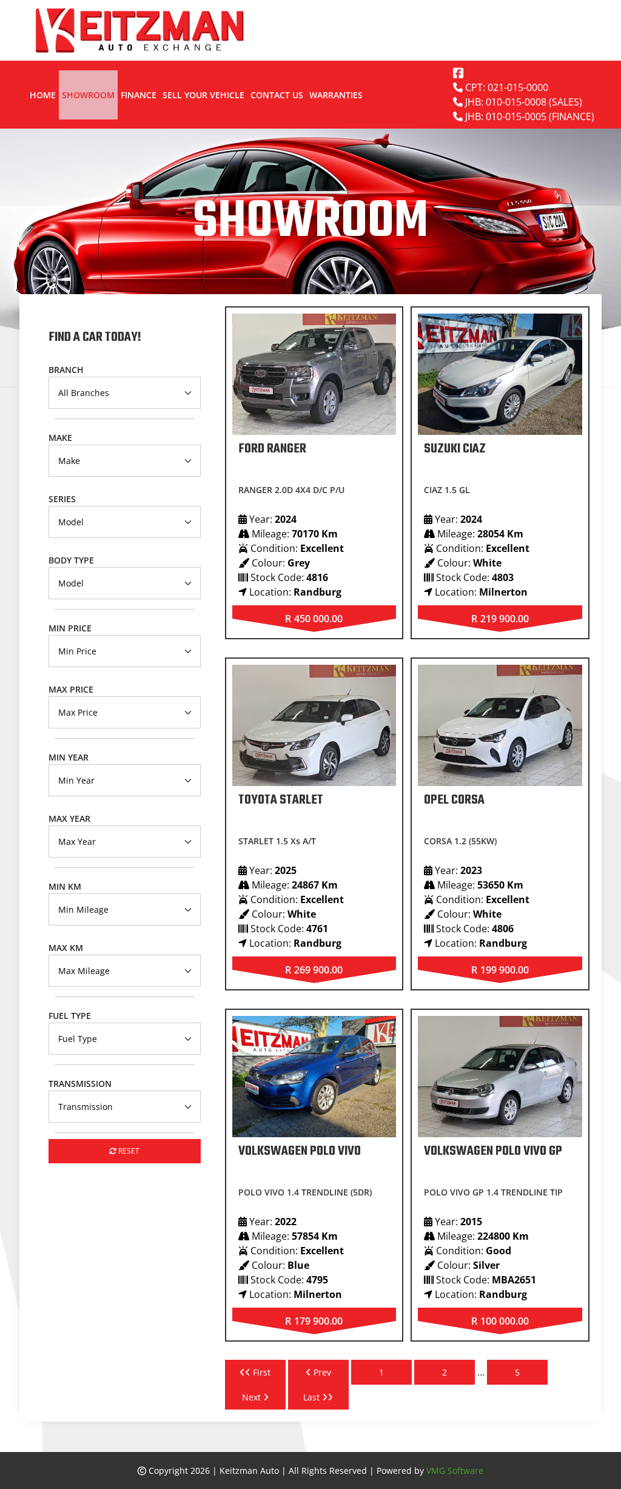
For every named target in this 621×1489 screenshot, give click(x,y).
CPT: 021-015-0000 (505, 87)
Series (62, 499)
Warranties (336, 95)
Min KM (65, 886)
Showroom (88, 95)
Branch (66, 369)
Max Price (71, 689)
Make (60, 437)
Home (43, 95)
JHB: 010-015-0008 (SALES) (522, 102)
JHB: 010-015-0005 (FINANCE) (528, 116)
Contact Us (276, 95)
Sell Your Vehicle (203, 95)
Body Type (71, 560)
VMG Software (454, 1470)
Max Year (69, 818)
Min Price (70, 628)
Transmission (80, 1083)
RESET (127, 1151)
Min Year (69, 757)
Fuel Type (70, 1015)
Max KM (66, 947)
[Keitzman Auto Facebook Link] (458, 72)
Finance (138, 95)
